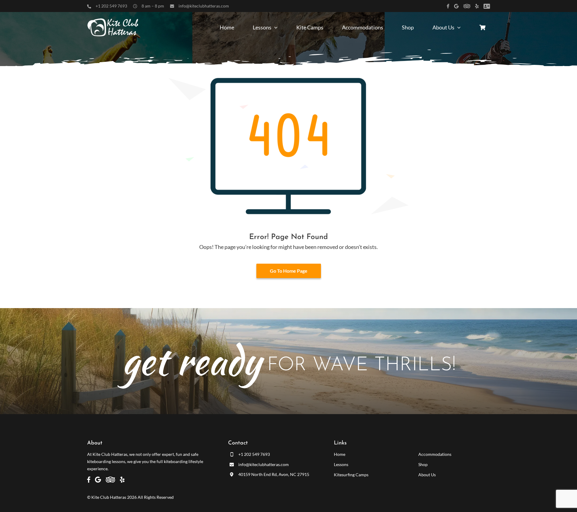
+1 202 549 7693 (111, 5)
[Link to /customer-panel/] (487, 6)
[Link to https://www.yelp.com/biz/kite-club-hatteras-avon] (477, 6)
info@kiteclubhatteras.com (204, 5)
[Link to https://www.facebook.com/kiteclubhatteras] (448, 6)
